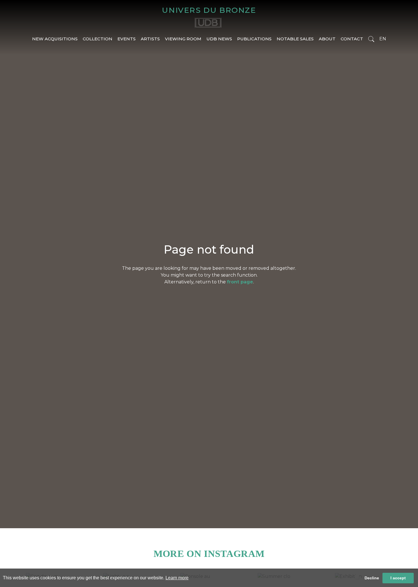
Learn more (177, 577)
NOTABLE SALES (295, 38)
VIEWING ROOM (183, 38)
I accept (398, 578)
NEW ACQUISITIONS (55, 38)
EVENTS (126, 38)
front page (240, 282)
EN (382, 38)
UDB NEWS (219, 38)
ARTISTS (150, 38)
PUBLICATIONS (254, 38)
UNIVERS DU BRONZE (209, 10)
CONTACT (352, 38)
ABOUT (327, 38)
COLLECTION (97, 38)
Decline (372, 578)
